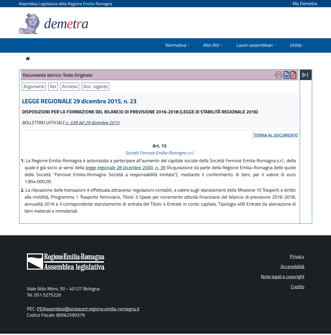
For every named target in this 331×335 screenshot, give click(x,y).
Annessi (70, 86)
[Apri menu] (305, 75)
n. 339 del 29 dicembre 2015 (92, 122)
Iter (53, 86)
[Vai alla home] (28, 58)
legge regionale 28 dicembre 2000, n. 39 (126, 167)
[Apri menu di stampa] (279, 75)
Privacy (297, 256)
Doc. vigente (95, 86)
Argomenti (34, 86)
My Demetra (305, 3)
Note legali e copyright (282, 276)
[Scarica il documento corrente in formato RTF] (287, 76)
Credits (297, 286)
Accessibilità (292, 266)
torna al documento (276, 135)
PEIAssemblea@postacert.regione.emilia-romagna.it (88, 308)
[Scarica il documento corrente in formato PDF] (293, 76)
